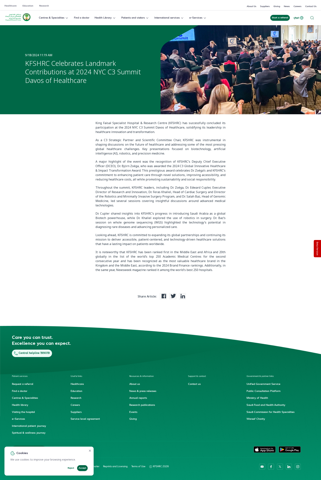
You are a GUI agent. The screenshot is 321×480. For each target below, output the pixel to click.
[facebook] (271, 467)
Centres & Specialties (51, 18)
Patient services (20, 376)
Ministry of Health (257, 398)
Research (44, 6)
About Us (251, 6)
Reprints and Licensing (115, 466)
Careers (297, 6)
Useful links (76, 376)
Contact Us (311, 6)
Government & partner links (260, 376)
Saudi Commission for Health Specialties (270, 412)
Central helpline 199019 (34, 353)
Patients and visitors (133, 18)
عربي (296, 18)
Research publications (142, 405)
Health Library (103, 18)
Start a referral (280, 17)
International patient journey (29, 426)
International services (167, 18)
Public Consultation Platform (264, 391)
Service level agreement (85, 419)
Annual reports (138, 398)
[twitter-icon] (280, 467)
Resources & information (141, 376)
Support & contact (197, 376)
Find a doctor (81, 18)
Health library (20, 405)
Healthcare (10, 6)
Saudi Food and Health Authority (266, 405)
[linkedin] (289, 467)
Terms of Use (138, 466)
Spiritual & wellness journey (29, 433)
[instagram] (298, 467)
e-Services (195, 18)
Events (133, 412)
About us (134, 384)
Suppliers (265, 6)
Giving (276, 6)
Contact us (194, 384)
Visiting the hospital (23, 412)
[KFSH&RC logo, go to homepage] (17, 20)
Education (27, 6)
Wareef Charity (256, 419)
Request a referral (22, 384)
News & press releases (142, 391)
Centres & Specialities (25, 398)
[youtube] (262, 467)
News (287, 6)
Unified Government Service (263, 384)
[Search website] (312, 18)
